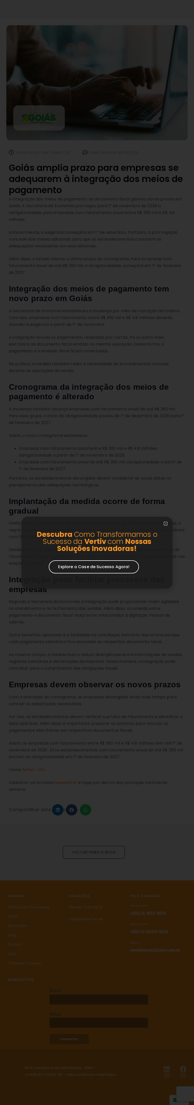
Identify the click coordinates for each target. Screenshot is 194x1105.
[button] (165, 523)
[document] (97, 552)
